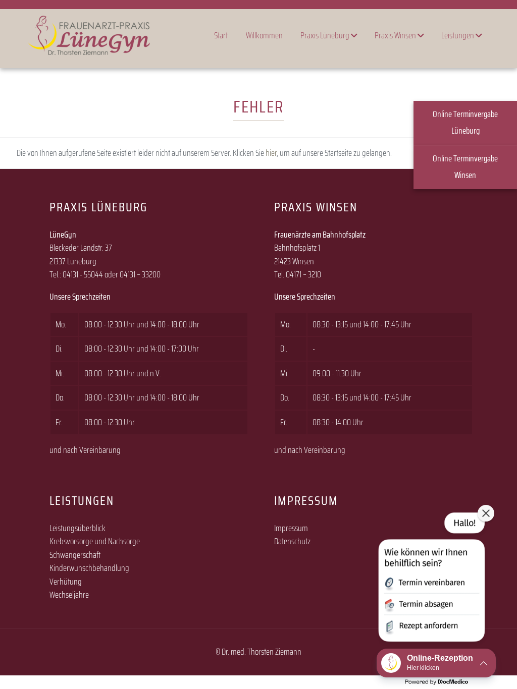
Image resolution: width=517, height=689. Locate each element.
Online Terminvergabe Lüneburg (465, 122)
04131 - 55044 (83, 274)
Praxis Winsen (396, 35)
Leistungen (458, 35)
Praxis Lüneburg (325, 35)
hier (271, 152)
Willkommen (264, 35)
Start (221, 35)
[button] (431, 579)
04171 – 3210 (303, 274)
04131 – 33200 (140, 274)
